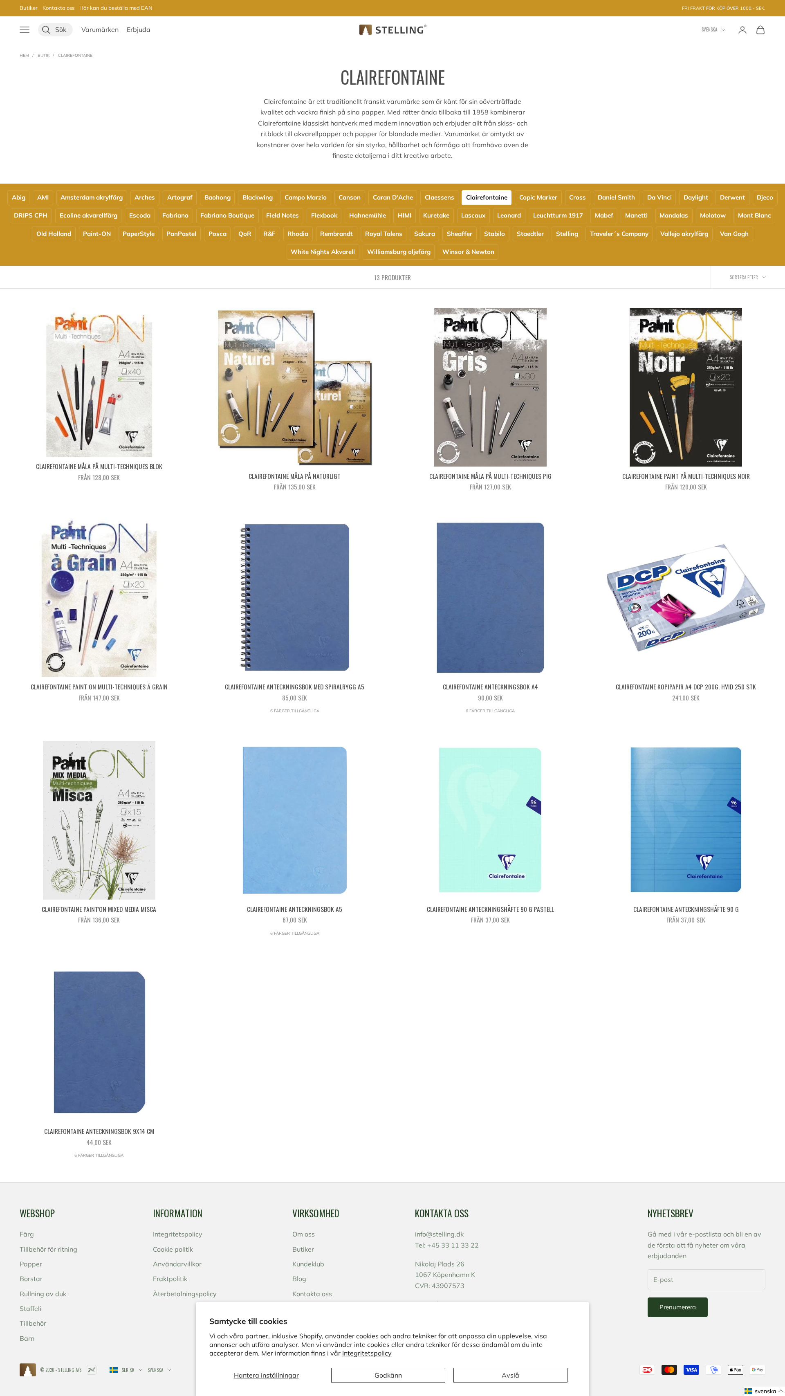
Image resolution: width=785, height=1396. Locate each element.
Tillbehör (33, 1323)
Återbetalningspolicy (185, 1294)
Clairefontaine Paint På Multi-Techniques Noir (686, 476)
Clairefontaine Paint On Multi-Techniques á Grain (99, 686)
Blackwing (257, 197)
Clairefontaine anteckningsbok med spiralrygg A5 (294, 686)
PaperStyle (139, 234)
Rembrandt (336, 234)
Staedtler (530, 234)
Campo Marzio (306, 197)
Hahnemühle (367, 215)
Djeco (765, 197)
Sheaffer (459, 234)
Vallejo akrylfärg (684, 234)
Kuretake (436, 215)
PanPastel (181, 234)
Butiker (29, 7)
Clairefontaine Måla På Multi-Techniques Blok (99, 466)
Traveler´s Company (619, 234)
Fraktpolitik (170, 1279)
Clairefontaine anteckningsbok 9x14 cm (99, 1131)
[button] (764, 1391)
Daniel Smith (616, 197)
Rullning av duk (43, 1294)
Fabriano (175, 215)
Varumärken (100, 29)
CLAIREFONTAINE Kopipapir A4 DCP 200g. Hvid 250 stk (686, 686)
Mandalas (673, 215)
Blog (299, 1279)
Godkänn (388, 1375)
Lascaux (473, 215)
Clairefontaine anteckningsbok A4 (490, 686)
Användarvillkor (177, 1264)
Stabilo (494, 234)
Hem (24, 55)
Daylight (696, 197)
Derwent (732, 197)
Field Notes (282, 215)
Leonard (509, 215)
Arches (145, 197)
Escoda (139, 215)
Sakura (424, 234)
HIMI (404, 215)
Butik (43, 55)
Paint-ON (97, 234)
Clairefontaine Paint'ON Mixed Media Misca (99, 909)
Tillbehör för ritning (48, 1249)
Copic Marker (538, 197)
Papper (31, 1264)
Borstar (31, 1279)
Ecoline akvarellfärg (88, 215)
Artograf (180, 197)
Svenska (709, 29)
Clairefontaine (75, 55)
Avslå (510, 1375)
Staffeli (30, 1308)
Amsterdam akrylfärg (92, 197)
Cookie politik (173, 1249)
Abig (18, 197)
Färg (27, 1234)
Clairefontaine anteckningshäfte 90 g (686, 909)
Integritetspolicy (367, 1353)
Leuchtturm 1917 (558, 215)
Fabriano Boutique (227, 215)
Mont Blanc (754, 215)
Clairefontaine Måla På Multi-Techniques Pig (490, 476)
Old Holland (53, 234)
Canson (350, 197)
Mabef (604, 215)
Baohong (217, 197)
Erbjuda (138, 29)
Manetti (636, 215)
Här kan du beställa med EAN (116, 7)
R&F (269, 234)
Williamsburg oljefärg (399, 252)
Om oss (303, 1234)
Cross (577, 197)
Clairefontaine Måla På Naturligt (295, 476)
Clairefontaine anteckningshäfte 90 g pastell (490, 909)
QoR (244, 234)
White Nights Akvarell (323, 252)
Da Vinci (659, 197)
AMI (43, 197)
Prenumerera (677, 1307)
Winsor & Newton (468, 252)
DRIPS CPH (30, 215)
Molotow (713, 215)
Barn (27, 1338)
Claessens (439, 197)
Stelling (567, 234)
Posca (218, 234)
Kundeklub (308, 1264)
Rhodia (297, 234)
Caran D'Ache (393, 197)
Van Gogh (734, 234)
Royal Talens (383, 234)
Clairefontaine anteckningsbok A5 (294, 909)
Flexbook (324, 215)
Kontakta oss (58, 7)
